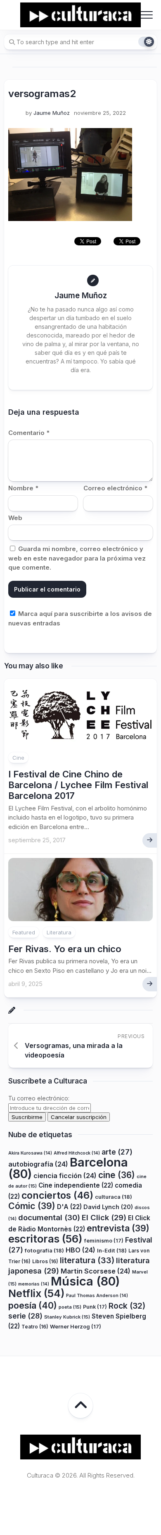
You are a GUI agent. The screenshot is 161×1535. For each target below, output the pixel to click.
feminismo (103, 1241)
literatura (87, 1260)
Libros (45, 1261)
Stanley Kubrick (67, 1317)
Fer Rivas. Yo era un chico (64, 948)
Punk (95, 1307)
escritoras (45, 1238)
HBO (80, 1250)
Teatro (34, 1327)
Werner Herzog (75, 1327)
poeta (70, 1307)
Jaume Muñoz (51, 112)
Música (85, 1281)
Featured (23, 932)
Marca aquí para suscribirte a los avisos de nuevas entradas (80, 618)
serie (25, 1316)
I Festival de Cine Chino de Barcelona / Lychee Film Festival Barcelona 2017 (78, 785)
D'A (69, 1207)
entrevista (118, 1228)
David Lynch (108, 1206)
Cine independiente (75, 1185)
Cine (18, 757)
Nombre (23, 488)
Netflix (36, 1293)
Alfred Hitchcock (77, 1153)
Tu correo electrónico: (38, 1098)
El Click (104, 1217)
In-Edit (112, 1250)
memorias (33, 1284)
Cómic (31, 1205)
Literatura (59, 932)
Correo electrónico (115, 488)
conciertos (57, 1195)
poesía (32, 1305)
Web (15, 518)
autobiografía (38, 1164)
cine (116, 1175)
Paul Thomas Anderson (97, 1295)
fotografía (44, 1250)
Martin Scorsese (95, 1271)
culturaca (113, 1196)
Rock (127, 1306)
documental (49, 1217)
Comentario (29, 433)
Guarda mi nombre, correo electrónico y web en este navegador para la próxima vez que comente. (77, 558)
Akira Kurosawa (30, 1153)
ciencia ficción (65, 1175)
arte (117, 1152)
